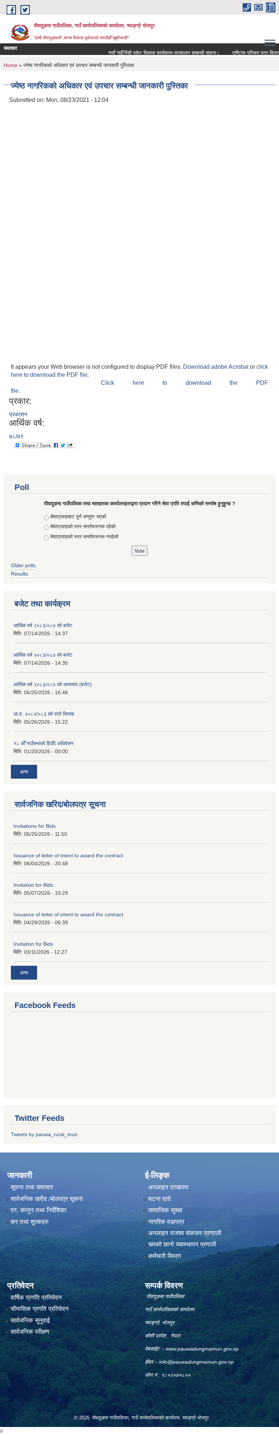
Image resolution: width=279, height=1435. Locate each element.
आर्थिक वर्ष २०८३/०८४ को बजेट (42, 625)
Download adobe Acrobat (216, 367)
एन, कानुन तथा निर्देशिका (38, 1210)
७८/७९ (16, 436)
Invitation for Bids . (34, 885)
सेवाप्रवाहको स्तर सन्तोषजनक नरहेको (84, 536)
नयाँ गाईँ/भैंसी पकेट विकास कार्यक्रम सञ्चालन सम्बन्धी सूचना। (151, 53)
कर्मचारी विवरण (164, 1256)
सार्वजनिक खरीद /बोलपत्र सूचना (47, 1198)
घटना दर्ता (159, 1198)
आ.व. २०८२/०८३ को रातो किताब (43, 714)
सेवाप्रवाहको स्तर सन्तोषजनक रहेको (83, 526)
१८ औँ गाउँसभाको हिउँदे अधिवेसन (43, 743)
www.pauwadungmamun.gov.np (203, 1349)
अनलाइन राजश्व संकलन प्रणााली (184, 1233)
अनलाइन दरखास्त (168, 1187)
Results (19, 574)
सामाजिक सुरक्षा (165, 1210)
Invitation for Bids (33, 944)
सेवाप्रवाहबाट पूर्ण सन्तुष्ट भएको (78, 516)
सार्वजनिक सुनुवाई (30, 1320)
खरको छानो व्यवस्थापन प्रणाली (182, 1244)
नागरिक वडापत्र (166, 1221)
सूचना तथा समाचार (32, 1187)
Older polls (23, 565)
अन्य (24, 772)
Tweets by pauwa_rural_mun (44, 1134)
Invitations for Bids (34, 826)
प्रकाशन (18, 414)
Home (10, 65)
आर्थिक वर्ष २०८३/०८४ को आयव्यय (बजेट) (52, 684)
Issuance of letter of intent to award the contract (68, 855)
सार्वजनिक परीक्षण (30, 1331)
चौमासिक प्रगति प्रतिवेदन (40, 1308)
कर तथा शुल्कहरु (30, 1221)
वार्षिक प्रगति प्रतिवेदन (36, 1297)
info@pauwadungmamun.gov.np (196, 1362)
